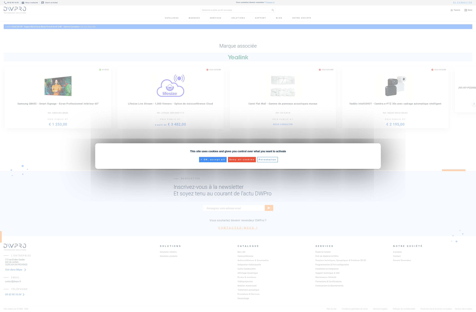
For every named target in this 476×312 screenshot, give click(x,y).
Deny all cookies (241, 159)
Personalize (267, 159)
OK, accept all (214, 159)
